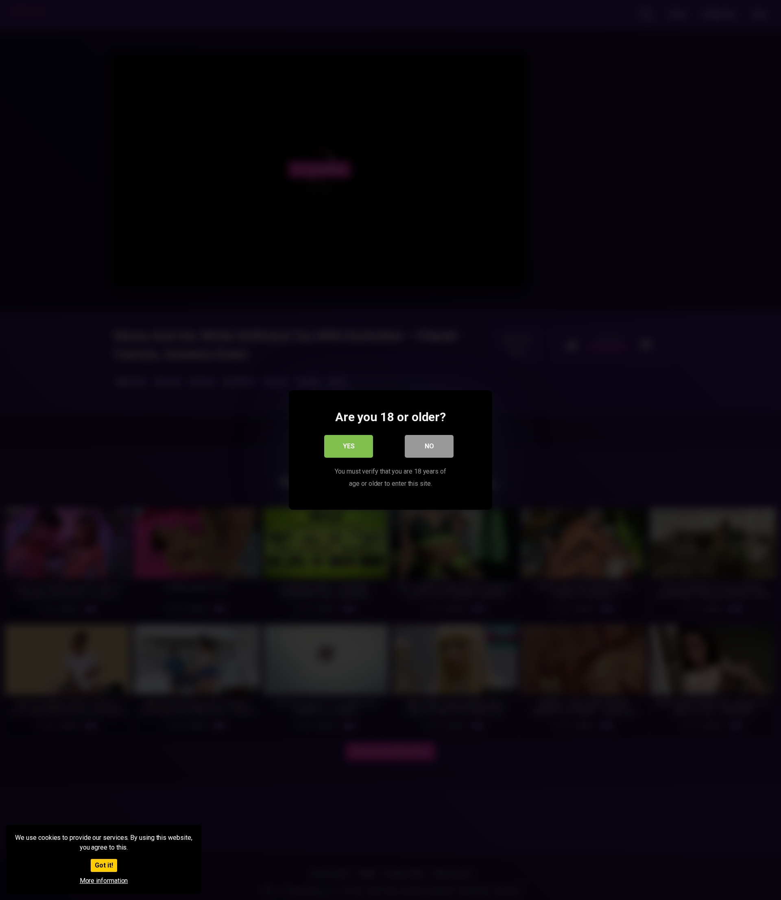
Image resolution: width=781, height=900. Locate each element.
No (429, 446)
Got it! (104, 865)
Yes (349, 446)
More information (104, 881)
